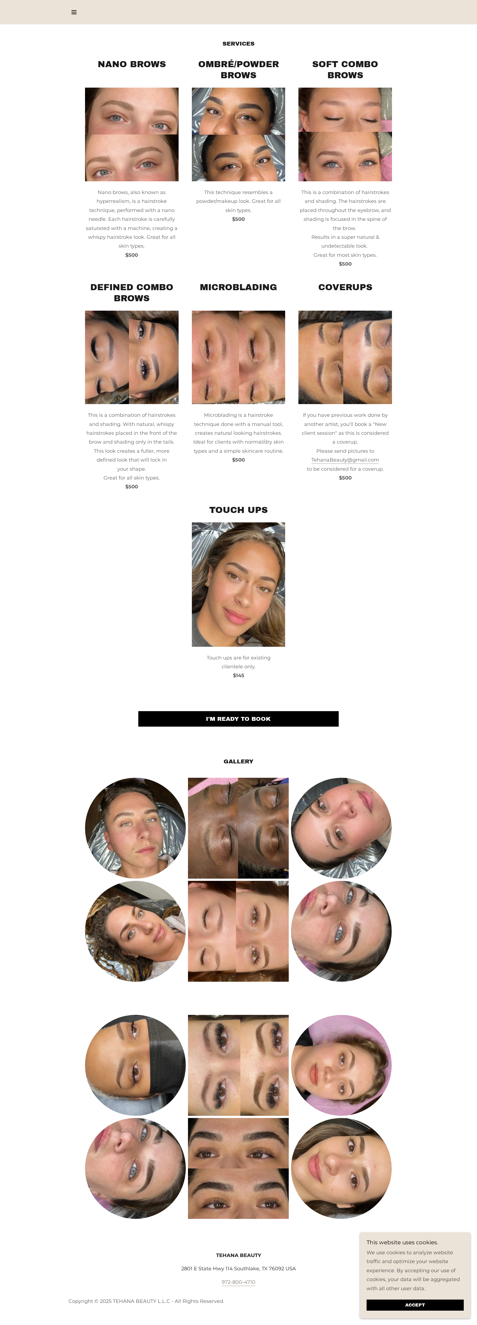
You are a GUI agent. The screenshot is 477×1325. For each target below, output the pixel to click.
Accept (415, 1305)
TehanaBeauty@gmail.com (345, 460)
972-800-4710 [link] (238, 1282)
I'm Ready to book (238, 719)
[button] (74, 12)
